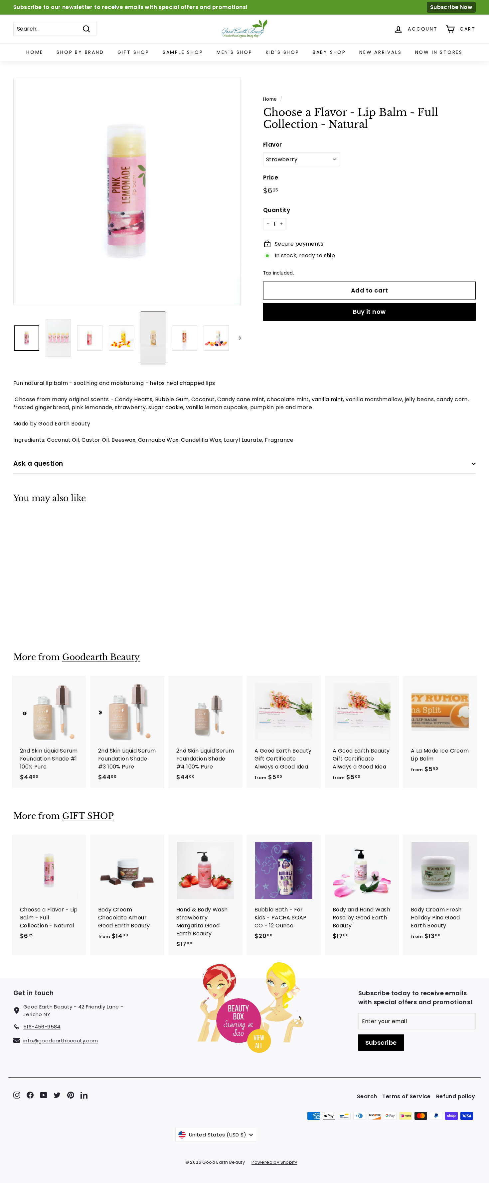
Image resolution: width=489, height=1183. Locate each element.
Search (367, 1096)
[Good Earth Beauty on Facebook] (30, 1095)
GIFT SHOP (88, 816)
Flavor (272, 144)
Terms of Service (406, 1096)
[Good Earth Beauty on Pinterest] (70, 1095)
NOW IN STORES (439, 52)
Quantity (276, 210)
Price (270, 177)
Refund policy (455, 1096)
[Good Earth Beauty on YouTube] (43, 1095)
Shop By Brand (80, 52)
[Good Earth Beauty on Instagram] (16, 1095)
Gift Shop (133, 52)
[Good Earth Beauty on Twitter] (57, 1095)
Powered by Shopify (274, 1162)
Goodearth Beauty (101, 657)
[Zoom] (127, 191)
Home (34, 52)
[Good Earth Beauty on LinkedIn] (84, 1095)
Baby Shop (329, 52)
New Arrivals (380, 52)
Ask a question (38, 463)
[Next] (237, 338)
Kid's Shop (282, 52)
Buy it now (369, 311)
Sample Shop (183, 52)
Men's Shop (234, 52)
